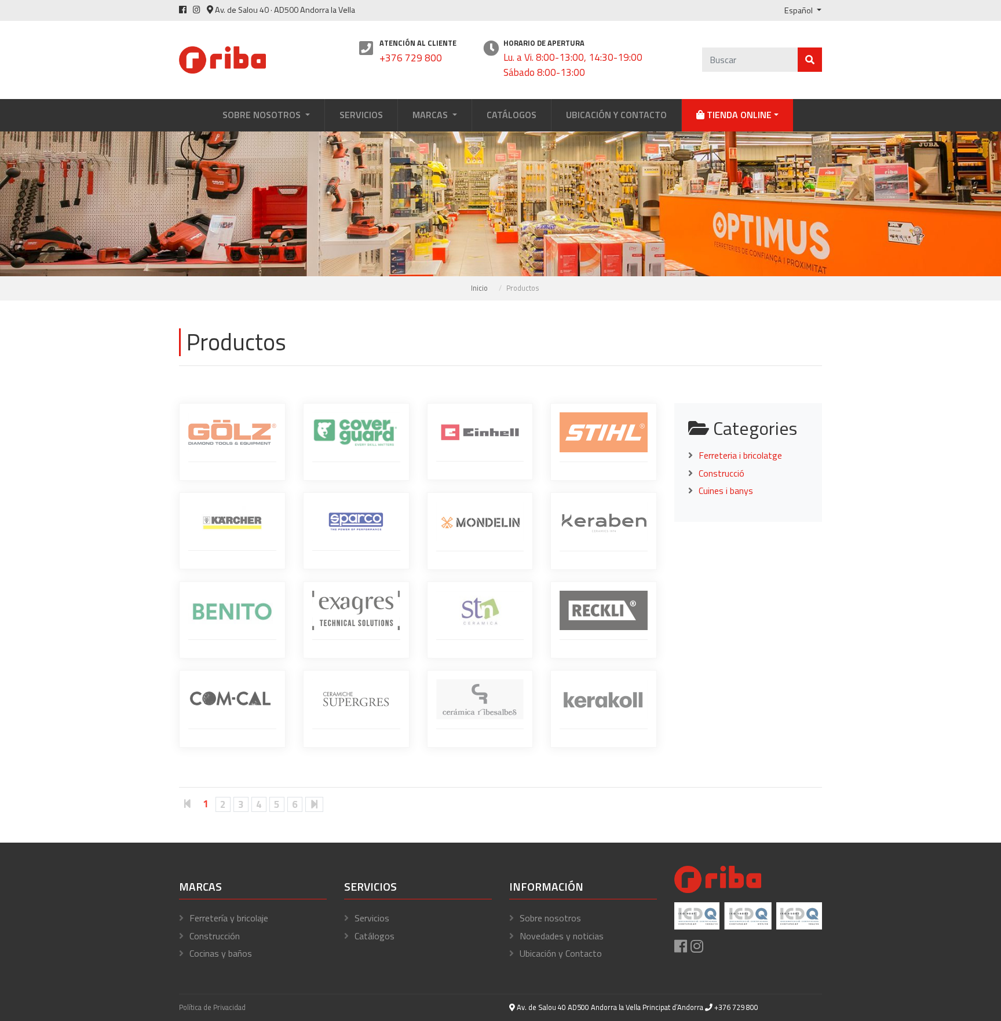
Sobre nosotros (550, 918)
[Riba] (222, 58)
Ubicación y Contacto (616, 115)
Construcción (214, 936)
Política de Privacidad (212, 1007)
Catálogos (511, 115)
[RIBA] (717, 878)
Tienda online (738, 115)
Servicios (361, 115)
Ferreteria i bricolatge (740, 455)
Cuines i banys (726, 490)
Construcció (721, 473)
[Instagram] (196, 9)
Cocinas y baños (220, 953)
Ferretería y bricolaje (228, 918)
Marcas (431, 115)
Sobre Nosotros (262, 115)
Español (799, 10)
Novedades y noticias (562, 936)
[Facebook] (183, 9)
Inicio (479, 288)
